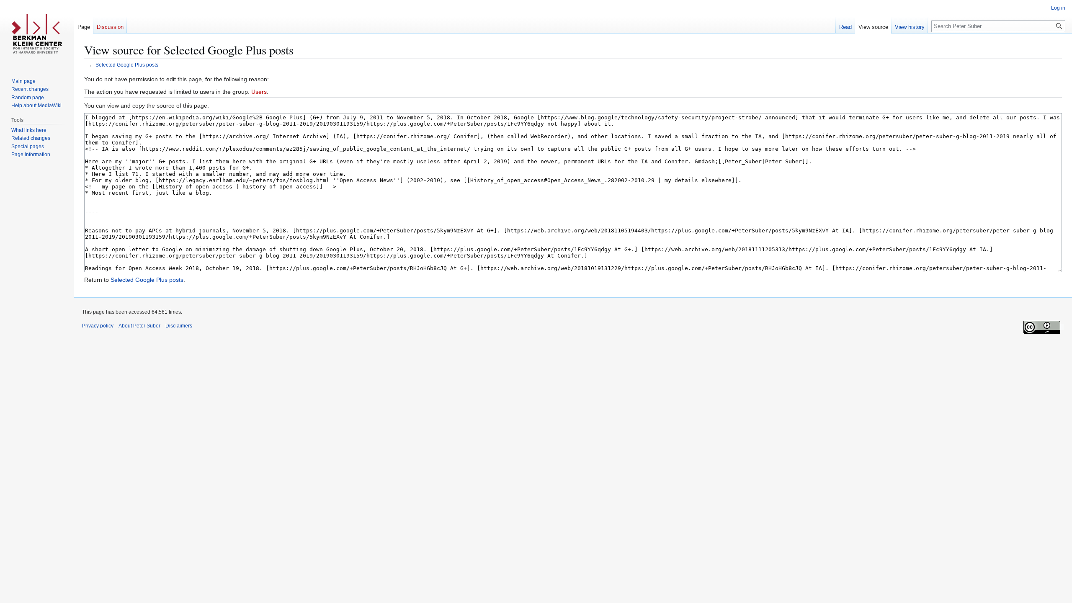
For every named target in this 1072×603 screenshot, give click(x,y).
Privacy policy (97, 326)
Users (259, 91)
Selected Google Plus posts (126, 64)
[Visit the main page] (36, 33)
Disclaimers (178, 326)
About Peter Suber (139, 326)
